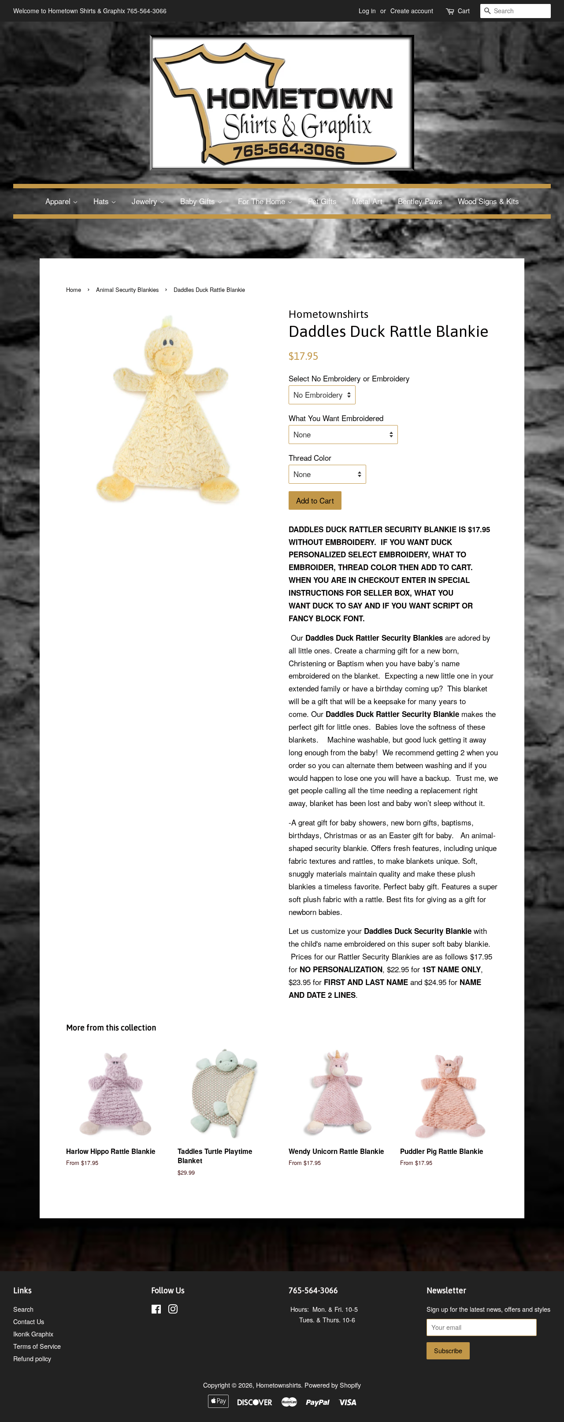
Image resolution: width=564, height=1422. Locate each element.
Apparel (59, 200)
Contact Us (28, 1321)
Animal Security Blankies (127, 289)
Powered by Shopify (332, 1384)
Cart (464, 10)
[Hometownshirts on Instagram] (173, 1310)
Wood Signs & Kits (488, 200)
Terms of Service (37, 1346)
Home (73, 289)
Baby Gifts (198, 200)
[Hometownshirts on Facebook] (156, 1310)
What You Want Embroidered (336, 417)
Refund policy (32, 1358)
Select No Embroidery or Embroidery (349, 378)
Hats (102, 200)
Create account (411, 10)
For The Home (262, 200)
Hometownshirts (278, 1384)
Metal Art (367, 200)
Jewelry (146, 200)
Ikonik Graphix (33, 1333)
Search (23, 1309)
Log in (367, 10)
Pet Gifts (322, 200)
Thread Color (310, 457)
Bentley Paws (420, 200)
